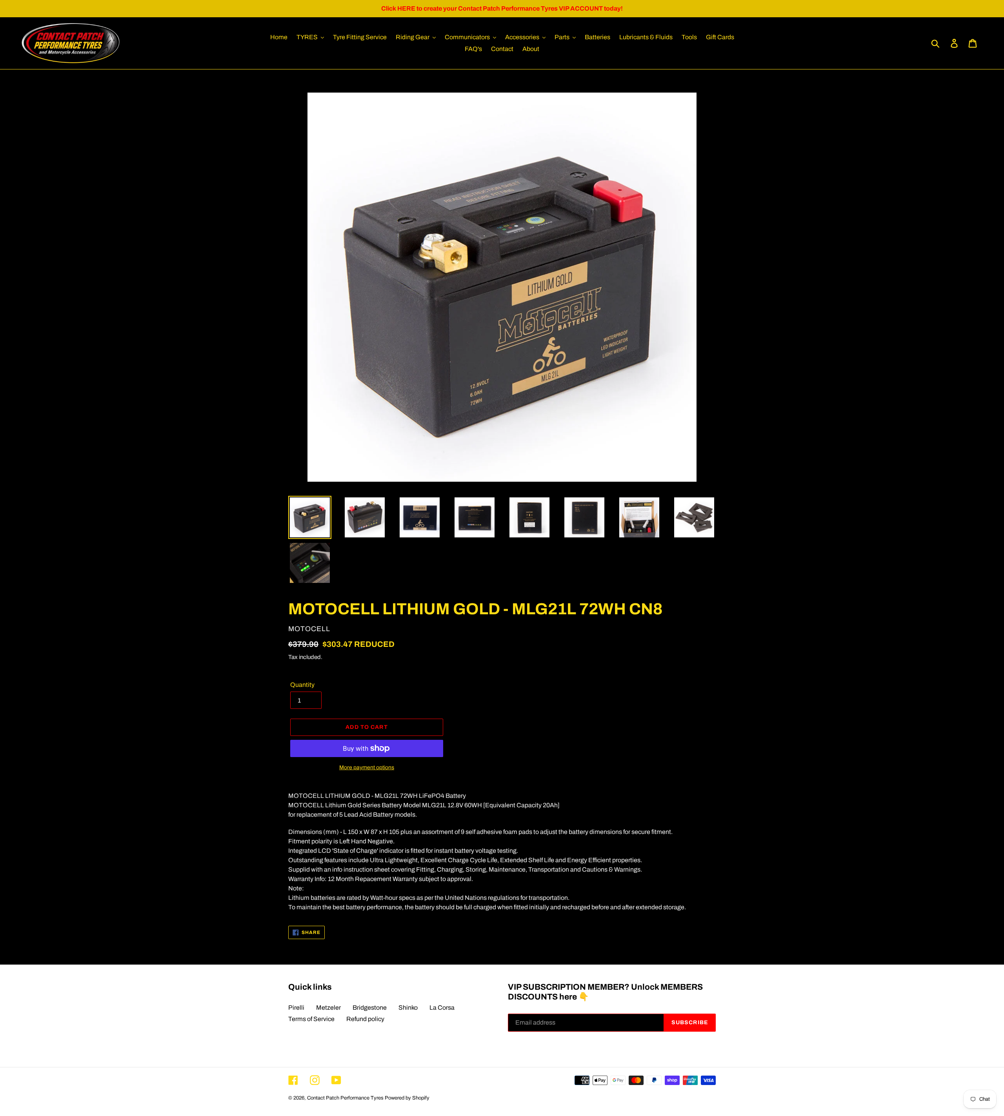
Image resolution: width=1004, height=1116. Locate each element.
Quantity (302, 684)
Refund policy (365, 1019)
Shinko (408, 1007)
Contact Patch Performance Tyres (345, 1098)
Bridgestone (370, 1007)
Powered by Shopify (407, 1098)
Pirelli (296, 1007)
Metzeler (328, 1007)
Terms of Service (311, 1019)
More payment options (366, 767)
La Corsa (442, 1007)
